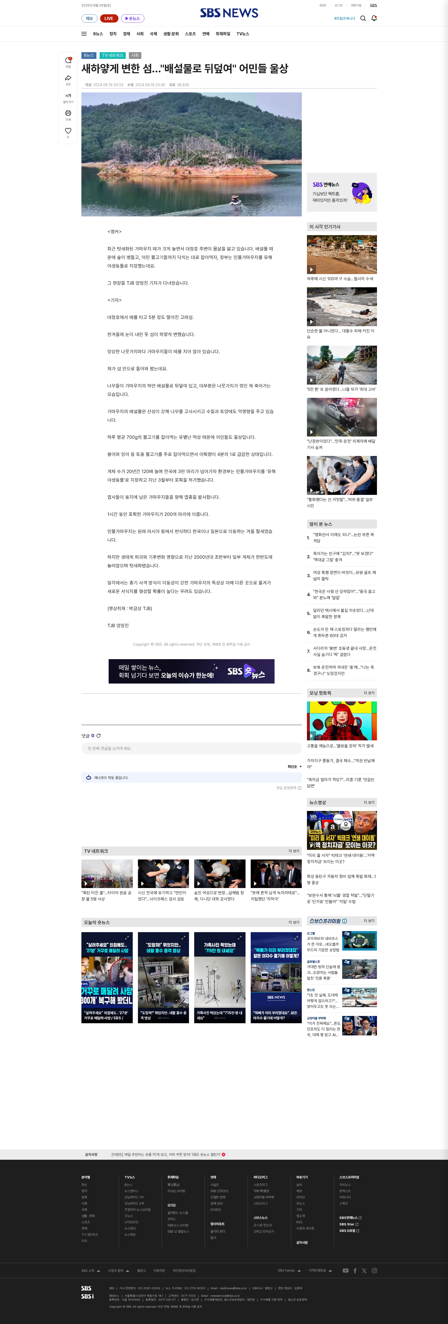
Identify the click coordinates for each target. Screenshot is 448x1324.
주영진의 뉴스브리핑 (137, 1210)
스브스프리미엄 (349, 1176)
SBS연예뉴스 (348, 1217)
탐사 (213, 1238)
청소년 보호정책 (297, 1299)
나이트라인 (131, 1222)
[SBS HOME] (373, 5)
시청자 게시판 (305, 1228)
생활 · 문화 (88, 1216)
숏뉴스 (300, 1203)
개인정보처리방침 (184, 1271)
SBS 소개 (90, 1271)
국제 (153, 33)
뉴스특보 (130, 1235)
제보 (299, 1191)
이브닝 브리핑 (176, 1191)
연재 (213, 1176)
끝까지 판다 (218, 1231)
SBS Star (346, 1223)
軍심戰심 (173, 1185)
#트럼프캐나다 (344, 18)
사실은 (215, 1185)
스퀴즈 (343, 1203)
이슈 (84, 1241)
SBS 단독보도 (220, 1191)
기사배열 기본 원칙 (271, 1299)
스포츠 (190, 33)
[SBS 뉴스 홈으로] (229, 13)
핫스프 (311, 990)
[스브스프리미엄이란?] (346, 920)
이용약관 (159, 1271)
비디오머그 (261, 1176)
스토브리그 (261, 1203)
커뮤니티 (345, 1197)
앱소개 (300, 1216)
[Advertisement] (191, 818)
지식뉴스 (345, 1185)
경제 (126, 33)
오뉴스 (128, 1216)
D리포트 (216, 1210)
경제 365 (217, 1203)
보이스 (171, 1219)
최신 (84, 1185)
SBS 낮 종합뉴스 (178, 1231)
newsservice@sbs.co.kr (225, 1296)
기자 (299, 1210)
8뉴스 (98, 33)
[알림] (374, 18)
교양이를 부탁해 (316, 1018)
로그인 (338, 5)
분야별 (85, 1176)
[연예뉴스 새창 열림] (342, 192)
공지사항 (301, 1243)
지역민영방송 (320, 1271)
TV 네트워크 (112, 55)
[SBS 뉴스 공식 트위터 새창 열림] (364, 1270)
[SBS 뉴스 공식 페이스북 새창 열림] (355, 1270)
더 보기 (292, 850)
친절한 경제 (218, 1197)
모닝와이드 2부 (134, 1203)
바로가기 (301, 1176)
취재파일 (223, 33)
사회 (140, 33)
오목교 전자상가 (264, 1231)
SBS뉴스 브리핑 (177, 1225)
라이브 (300, 1197)
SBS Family (289, 1271)
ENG (323, 5)
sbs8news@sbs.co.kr (233, 1288)
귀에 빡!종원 (261, 1191)
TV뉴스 (242, 33)
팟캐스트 (345, 1191)
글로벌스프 (313, 962)
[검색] (363, 18)
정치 (113, 33)
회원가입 (356, 5)
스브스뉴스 (261, 1216)
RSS (299, 1222)
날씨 (299, 1185)
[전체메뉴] (84, 34)
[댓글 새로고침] (98, 735)
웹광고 (141, 1271)
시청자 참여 (118, 1271)
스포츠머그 (261, 1185)
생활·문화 (171, 33)
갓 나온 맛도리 (263, 1225)
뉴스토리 (130, 1228)
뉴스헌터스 (131, 1191)
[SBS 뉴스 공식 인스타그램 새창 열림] (374, 1270)
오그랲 (311, 933)
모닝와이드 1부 (134, 1197)
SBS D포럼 (347, 1230)
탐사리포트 (218, 1222)
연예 (205, 33)
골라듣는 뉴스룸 (177, 1213)
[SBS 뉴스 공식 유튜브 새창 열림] (345, 1270)
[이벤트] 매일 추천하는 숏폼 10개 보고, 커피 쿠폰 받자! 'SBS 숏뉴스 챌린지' (166, 1154)
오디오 (171, 1204)
